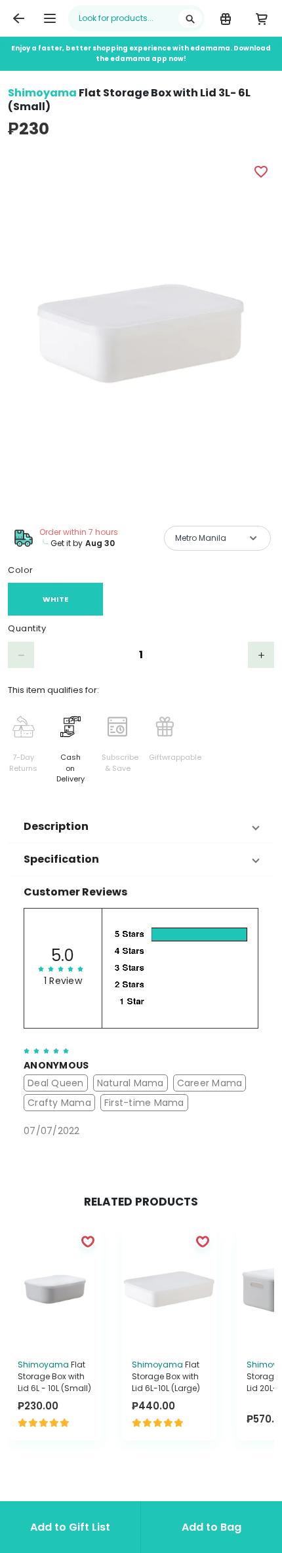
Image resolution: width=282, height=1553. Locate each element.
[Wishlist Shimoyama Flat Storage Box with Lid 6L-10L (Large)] (203, 1241)
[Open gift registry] (225, 18)
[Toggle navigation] (50, 18)
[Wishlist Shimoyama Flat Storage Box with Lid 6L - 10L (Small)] (88, 1241)
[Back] (18, 18)
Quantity (27, 628)
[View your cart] (261, 18)
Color (20, 570)
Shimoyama (42, 92)
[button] (141, 826)
